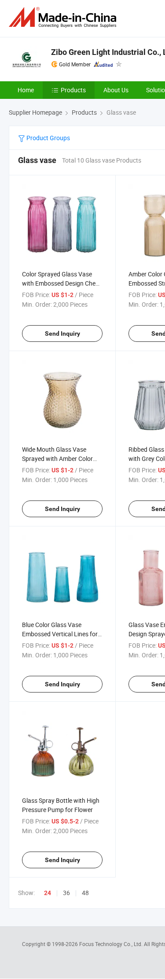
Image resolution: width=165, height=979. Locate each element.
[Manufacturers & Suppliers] (64, 17)
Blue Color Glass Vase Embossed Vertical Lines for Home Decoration (60, 633)
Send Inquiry (62, 333)
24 (47, 892)
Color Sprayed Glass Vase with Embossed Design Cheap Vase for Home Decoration (62, 283)
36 (66, 892)
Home (26, 90)
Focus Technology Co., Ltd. (111, 943)
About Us (115, 90)
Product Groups (47, 138)
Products (73, 90)
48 (85, 892)
